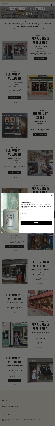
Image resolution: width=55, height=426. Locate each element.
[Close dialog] (52, 195)
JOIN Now (36, 223)
